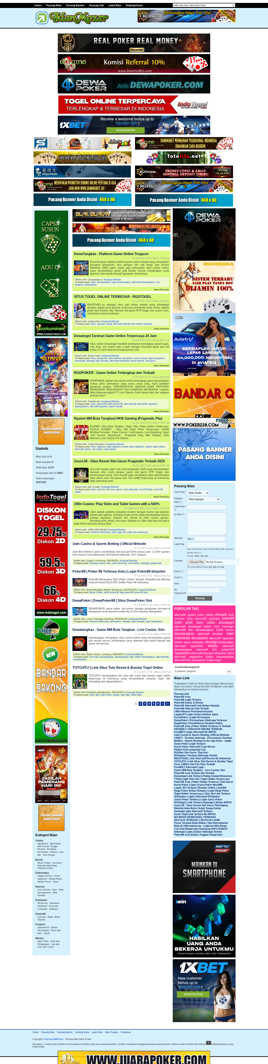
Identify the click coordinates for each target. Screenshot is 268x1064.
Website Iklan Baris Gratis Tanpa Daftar (197, 808)
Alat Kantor (55, 843)
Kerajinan (51, 849)
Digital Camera (44, 876)
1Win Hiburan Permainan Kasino (193, 711)
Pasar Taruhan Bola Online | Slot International (201, 823)
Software (53, 909)
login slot (121, 532)
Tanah (47, 933)
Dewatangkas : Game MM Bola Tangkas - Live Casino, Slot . (119, 629)
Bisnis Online (44, 863)
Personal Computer (47, 907)
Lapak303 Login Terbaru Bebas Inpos (196, 714)
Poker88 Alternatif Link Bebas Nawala (196, 705)
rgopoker (152, 404)
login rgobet (159, 446)
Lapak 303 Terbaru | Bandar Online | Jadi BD (200, 787)
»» (167, 703)
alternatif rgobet (83, 449)
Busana (41, 849)
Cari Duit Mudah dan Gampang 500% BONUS (201, 828)
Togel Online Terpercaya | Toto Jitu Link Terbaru (202, 793)
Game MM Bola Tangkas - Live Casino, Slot (199, 770)
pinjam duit (156, 563)
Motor (57, 917)
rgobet (148, 446)
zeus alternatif (130, 489)
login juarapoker (157, 358)
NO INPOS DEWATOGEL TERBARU (195, 817)
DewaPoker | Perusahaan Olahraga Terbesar (200, 720)
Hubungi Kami (134, 5)
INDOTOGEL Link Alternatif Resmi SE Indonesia (202, 758)
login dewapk (138, 621)
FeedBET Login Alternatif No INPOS (195, 732)
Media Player (55, 878)
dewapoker (115, 621)
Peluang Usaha (45, 868)
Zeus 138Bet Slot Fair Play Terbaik (194, 764)
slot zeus (110, 489)
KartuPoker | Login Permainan (192, 717)
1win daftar (133, 563)
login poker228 (115, 404)
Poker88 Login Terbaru (187, 699)
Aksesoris (42, 903)
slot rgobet (97, 449)
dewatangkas (104, 282)
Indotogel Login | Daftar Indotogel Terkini (198, 831)
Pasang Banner (75, 5)
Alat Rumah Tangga (47, 846)
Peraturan (126, 1032)
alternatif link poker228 (135, 404)
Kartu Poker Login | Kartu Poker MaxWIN (198, 784)
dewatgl (90, 360)
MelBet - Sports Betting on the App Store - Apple (202, 740)
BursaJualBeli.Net (54, 1039)
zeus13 (100, 489)
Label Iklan (114, 5)
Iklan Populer (111, 1032)
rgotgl (109, 324)
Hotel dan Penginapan (48, 942)
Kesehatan (42, 852)
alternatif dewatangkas (143, 282)
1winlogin (144, 563)
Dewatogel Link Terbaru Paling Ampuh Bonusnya (203, 776)
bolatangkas (90, 284)
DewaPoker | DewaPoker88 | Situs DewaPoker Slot (112, 600)
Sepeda (41, 919)
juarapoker (102, 358)
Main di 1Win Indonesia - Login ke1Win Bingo (200, 825)
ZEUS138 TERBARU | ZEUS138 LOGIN (197, 820)
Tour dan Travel (45, 947)
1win (113, 532)
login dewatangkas (121, 282)
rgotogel (101, 324)
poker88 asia (141, 592)
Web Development (50, 891)
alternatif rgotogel (122, 324)
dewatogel (80, 360)
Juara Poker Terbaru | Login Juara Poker (198, 799)
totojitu (116, 694)
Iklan (54, 889)
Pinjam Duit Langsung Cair (190, 749)
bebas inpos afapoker (133, 446)
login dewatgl (101, 360)
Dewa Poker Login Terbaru (190, 743)
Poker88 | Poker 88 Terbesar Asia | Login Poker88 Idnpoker (119, 571)
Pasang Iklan (54, 5)
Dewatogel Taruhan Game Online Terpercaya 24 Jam (115, 336)
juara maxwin (140, 358)
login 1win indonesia (137, 532)
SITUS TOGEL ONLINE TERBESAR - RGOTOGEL (113, 296)
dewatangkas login (124, 657)
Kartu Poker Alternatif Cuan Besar (194, 746)
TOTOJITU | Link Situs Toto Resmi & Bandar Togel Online (117, 667)
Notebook (42, 906)
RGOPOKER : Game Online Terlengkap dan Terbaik (114, 373)
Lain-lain (41, 917)
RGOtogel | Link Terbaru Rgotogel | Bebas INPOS (203, 802)
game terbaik (115, 406)
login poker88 (126, 592)
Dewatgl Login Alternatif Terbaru (193, 811)
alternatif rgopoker (99, 406)
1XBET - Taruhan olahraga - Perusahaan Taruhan (203, 737)
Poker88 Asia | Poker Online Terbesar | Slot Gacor (203, 781)
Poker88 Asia (182, 696)
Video (55, 881)
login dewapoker (154, 621)
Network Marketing (47, 865)
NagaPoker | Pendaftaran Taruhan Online (198, 723)
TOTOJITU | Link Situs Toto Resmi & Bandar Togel (203, 761)
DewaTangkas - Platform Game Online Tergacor (111, 254)
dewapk (126, 621)
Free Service (44, 889)
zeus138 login (146, 489)
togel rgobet (110, 449)
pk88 (106, 592)
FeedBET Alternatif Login (189, 767)
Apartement (43, 927)
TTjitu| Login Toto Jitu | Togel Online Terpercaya (202, 779)
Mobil (50, 917)
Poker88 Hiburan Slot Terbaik (191, 708)
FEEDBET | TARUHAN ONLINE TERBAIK (198, 729)
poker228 (102, 404)
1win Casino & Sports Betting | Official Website (109, 544)
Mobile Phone (44, 881)
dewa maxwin (137, 360)
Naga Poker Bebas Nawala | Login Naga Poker (201, 790)
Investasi (57, 863)
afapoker (101, 446)
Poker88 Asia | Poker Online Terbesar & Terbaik (202, 726)
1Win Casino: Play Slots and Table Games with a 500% (117, 504)
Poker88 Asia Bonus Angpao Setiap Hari (198, 834)
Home (38, 5)
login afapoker (114, 446)
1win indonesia (119, 563)
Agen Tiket (42, 941)
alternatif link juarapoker (121, 358)
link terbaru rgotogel (142, 324)
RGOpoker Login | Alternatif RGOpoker (197, 796)
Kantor (54, 927)
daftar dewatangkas (145, 657)
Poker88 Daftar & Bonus (188, 702)
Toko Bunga (49, 855)
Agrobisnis (42, 843)
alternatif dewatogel (119, 360)
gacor (119, 489)
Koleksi (53, 852)
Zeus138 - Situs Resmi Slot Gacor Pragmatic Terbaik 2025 (119, 461)
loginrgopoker (82, 406)
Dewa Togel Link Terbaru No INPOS (195, 814)
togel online (106, 694)
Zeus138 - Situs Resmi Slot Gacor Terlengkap (201, 805)
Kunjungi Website (112, 279)
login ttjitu (125, 694)
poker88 (114, 592)
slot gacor (151, 360)
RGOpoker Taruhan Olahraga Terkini (195, 755)
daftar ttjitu (136, 694)
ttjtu (97, 694)
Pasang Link (96, 5)
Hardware (54, 903)
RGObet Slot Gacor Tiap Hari (191, 752)
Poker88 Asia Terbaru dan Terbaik (194, 773)
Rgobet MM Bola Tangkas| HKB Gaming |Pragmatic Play (118, 418)
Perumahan (43, 930)
